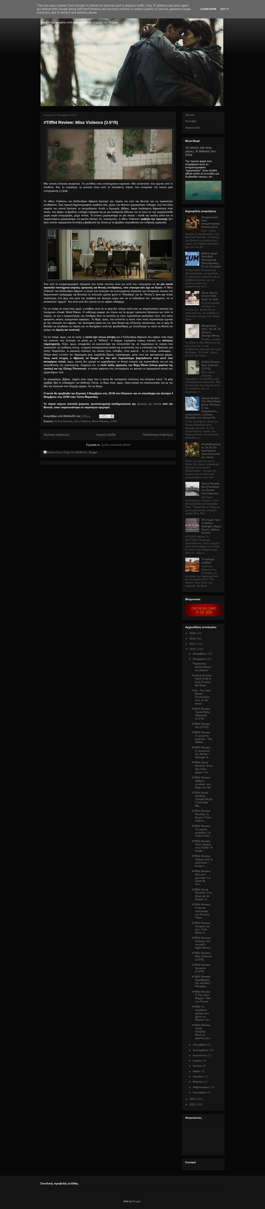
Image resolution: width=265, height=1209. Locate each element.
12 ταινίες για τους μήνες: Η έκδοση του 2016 (200, 151)
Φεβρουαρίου (201, 1087)
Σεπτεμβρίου (200, 1050)
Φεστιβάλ (191, 121)
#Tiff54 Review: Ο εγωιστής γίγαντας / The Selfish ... (202, 737)
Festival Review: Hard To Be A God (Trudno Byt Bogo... (202, 680)
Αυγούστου (200, 1055)
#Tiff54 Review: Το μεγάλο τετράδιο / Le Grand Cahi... (201, 830)
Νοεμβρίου (199, 658)
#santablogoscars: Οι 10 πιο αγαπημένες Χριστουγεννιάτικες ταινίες (211, 451)
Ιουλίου (197, 1060)
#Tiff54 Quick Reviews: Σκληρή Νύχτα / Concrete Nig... (202, 799)
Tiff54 (113, 421)
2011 (192, 1104)
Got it (224, 9)
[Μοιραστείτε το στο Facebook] (112, 416)
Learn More (208, 9)
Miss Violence (82, 421)
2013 (193, 649)
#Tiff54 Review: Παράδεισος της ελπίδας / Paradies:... (201, 981)
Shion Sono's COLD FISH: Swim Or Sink (209, 296)
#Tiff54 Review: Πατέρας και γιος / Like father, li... (201, 927)
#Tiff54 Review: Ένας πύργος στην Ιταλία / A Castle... (202, 846)
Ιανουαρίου (199, 1092)
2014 (193, 643)
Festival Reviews (63, 421)
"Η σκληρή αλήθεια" (207, 561)
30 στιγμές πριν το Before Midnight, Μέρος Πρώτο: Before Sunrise (211, 526)
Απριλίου (198, 1076)
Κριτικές (190, 114)
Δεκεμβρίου (200, 653)
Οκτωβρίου (199, 1044)
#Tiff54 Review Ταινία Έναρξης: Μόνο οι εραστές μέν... (202, 1031)
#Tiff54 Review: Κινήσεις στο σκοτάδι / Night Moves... (202, 942)
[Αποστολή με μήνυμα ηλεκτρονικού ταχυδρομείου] (101, 416)
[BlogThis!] (105, 416)
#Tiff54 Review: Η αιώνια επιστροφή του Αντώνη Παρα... (201, 911)
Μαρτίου (198, 1081)
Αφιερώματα (192, 127)
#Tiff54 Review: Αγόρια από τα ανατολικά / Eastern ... (202, 860)
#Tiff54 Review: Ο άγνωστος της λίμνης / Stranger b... (201, 752)
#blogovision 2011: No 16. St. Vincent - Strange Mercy (211, 330)
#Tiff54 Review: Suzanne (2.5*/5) (201, 968)
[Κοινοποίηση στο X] (108, 416)
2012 (193, 1098)
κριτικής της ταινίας (149, 403)
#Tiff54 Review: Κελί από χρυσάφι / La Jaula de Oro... (201, 878)
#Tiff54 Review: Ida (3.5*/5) (201, 725)
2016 (193, 633)
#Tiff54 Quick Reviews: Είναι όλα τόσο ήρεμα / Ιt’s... (202, 767)
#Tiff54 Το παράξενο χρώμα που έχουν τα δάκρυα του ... (202, 1013)
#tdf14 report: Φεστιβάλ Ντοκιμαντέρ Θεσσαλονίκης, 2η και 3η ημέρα (211, 260)
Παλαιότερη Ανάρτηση (158, 434)
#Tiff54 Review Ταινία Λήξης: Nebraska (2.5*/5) (201, 713)
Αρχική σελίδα (106, 434)
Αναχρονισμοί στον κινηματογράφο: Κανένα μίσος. (211, 222)
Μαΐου (196, 1071)
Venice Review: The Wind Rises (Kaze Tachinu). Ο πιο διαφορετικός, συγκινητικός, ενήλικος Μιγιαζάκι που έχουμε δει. (203, 408)
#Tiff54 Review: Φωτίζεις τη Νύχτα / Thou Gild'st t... (201, 815)
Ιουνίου (197, 1065)
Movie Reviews (100, 421)
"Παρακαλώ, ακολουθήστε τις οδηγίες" (201, 667)
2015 (193, 638)
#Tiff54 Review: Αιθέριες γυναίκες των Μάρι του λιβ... (202, 782)
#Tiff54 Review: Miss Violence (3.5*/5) (210, 365)
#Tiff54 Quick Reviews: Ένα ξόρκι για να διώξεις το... (202, 894)
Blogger (136, 1201)
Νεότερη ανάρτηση (56, 434)
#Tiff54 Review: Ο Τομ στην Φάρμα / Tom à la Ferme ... (201, 996)
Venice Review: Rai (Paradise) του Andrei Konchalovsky (210, 488)
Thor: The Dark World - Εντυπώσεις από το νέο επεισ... (201, 697)
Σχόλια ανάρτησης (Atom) (116, 444)
